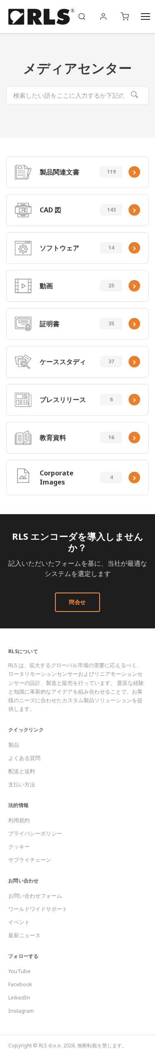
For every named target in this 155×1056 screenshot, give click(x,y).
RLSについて (23, 651)
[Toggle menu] (145, 16)
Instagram (21, 1010)
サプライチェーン (29, 859)
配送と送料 (21, 771)
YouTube (19, 971)
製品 (13, 744)
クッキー (19, 846)
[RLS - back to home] (41, 16)
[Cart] (124, 16)
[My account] (103, 16)
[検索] (81, 16)
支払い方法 (21, 784)
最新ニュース (24, 935)
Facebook (20, 984)
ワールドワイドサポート (37, 909)
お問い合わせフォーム (35, 895)
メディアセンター (77, 68)
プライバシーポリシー (35, 833)
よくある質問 (24, 758)
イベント (19, 922)
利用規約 (19, 820)
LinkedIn (19, 997)
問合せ (77, 602)
